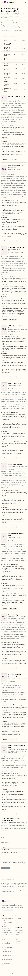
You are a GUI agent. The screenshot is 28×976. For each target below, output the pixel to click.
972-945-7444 (13, 159)
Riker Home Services (7, 64)
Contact (17, 934)
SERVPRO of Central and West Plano (7, 73)
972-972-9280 (13, 527)
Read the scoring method (7, 910)
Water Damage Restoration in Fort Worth (6, 943)
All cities (17, 923)
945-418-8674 (13, 608)
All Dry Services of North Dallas (7, 60)
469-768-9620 (13, 668)
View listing (4, 159)
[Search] (23, 2)
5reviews (5, 130)
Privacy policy (18, 944)
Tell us (12, 891)
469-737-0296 (13, 319)
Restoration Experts (7, 78)
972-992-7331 (13, 241)
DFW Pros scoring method (14, 883)
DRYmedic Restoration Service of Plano (7, 83)
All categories (18, 920)
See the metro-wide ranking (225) (8, 32)
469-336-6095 (13, 814)
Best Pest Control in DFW (7, 934)
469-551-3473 (13, 458)
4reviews (5, 138)
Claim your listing (19, 932)
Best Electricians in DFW (7, 930)
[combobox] (14, 36)
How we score (4, 17)
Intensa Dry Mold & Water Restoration (7, 49)
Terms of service (18, 941)
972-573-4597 (13, 739)
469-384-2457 (13, 377)
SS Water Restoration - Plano (7, 54)
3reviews (5, 284)
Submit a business (19, 930)
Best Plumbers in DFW (7, 932)
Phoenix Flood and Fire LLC (7, 44)
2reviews (5, 149)
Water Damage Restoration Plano (7, 90)
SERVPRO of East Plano (7, 68)
